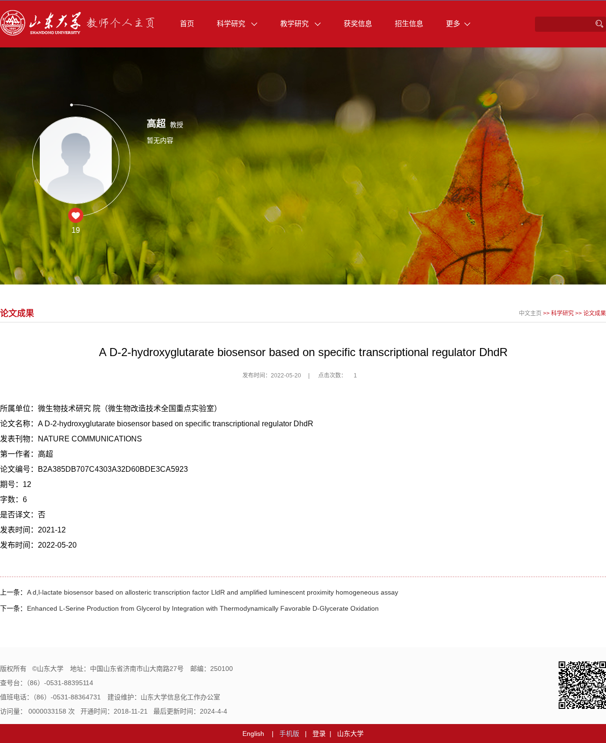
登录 (319, 733)
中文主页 (530, 313)
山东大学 (350, 733)
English (253, 733)
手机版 (289, 733)
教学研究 (295, 23)
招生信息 (409, 23)
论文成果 (594, 313)
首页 (187, 23)
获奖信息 (358, 23)
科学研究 (232, 23)
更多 (453, 23)
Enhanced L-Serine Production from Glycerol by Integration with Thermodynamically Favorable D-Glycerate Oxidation (203, 608)
